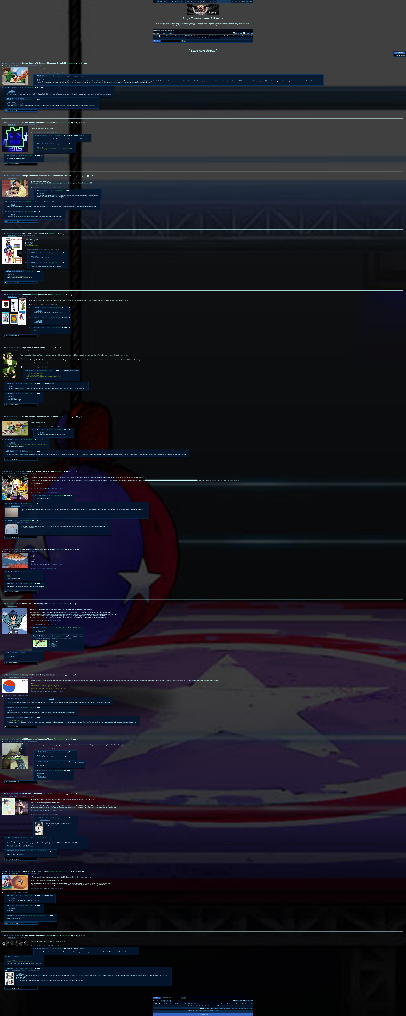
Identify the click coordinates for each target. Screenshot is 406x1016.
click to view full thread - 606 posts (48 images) (46, 132)
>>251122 (41, 147)
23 (218, 36)
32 (245, 36)
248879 (39, 948)
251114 (9, 87)
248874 (6, 417)
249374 (9, 707)
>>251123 (81, 135)
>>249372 (12, 710)
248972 (6, 604)
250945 (36, 307)
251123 (39, 144)
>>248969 (12, 841)
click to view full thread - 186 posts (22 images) (46, 492)
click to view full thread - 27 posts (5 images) (44, 624)
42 (208, 38)
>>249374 (51, 699)
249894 (6, 295)
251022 (33, 253)
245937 (6, 935)
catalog (171, 33)
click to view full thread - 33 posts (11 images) (46, 814)
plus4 (212, 1008)
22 (215, 36)
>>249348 (41, 755)
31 (242, 36)
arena (246, 1008)
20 (209, 36)
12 (186, 36)
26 (227, 36)
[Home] (155, 1)
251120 (9, 201)
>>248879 (12, 960)
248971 (9, 838)
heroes (241, 1008)
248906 (9, 895)
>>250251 (12, 443)
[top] (396, 55)
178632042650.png (16, 970)
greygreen (227, 1008)
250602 (28, 370)
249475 (9, 653)
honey (251, 1008)
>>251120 (12, 215)
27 (230, 36)
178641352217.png (13, 606)
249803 (9, 583)
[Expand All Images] (82, 63)
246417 (6, 63)
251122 (39, 135)
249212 (37, 627)
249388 (6, 549)
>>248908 (17, 918)
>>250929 (39, 321)
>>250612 (76, 370)
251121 (9, 211)
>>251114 (81, 76)
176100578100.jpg (12, 473)
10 (180, 36)
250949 (36, 327)
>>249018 (54, 643)
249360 (6, 348)
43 (211, 38)
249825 (39, 762)
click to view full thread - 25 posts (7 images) (16, 892)
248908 (6, 794)
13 (189, 36)
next (218, 38)
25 (224, 36)
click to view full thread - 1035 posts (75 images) (46, 426)
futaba (221, 1008)
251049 (33, 263)
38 (197, 38)
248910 (9, 915)
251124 (9, 155)
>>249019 (54, 645)
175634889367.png (13, 741)
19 (206, 36)
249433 (9, 572)
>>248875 (21, 974)
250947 (36, 317)
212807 (6, 471)
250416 (9, 439)
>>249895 (81, 762)
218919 (39, 495)
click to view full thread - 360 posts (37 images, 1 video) (43, 249)
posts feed (238, 33)
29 (236, 36)
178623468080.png (13, 873)
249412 (39, 752)
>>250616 (70, 370)
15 (194, 36)
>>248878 (21, 978)
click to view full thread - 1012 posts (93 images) (46, 749)
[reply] (85, 63)
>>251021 (35, 256)
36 (191, 38)
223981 (6, 176)
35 (188, 38)
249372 (9, 699)
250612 (9, 383)
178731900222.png (13, 297)
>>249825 (41, 773)
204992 (6, 739)
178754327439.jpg (12, 124)
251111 (9, 271)
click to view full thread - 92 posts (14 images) (44, 304)
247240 (6, 233)
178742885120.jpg (15, 522)
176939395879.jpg (12, 178)
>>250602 (12, 386)
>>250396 (41, 433)
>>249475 (80, 636)
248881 (9, 957)
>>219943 (29, 242)
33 (248, 36)
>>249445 (80, 627)
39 (199, 38)
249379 (9, 717)
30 (239, 36)
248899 (9, 968)
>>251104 (41, 193)
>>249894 (41, 777)
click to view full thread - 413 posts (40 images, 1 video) (49, 73)
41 (205, 38)
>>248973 (54, 641)
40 (202, 38)
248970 (39, 818)
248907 (9, 905)
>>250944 (39, 311)
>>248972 (21, 854)
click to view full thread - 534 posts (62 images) (46, 187)
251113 (39, 76)
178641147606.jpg (45, 820)
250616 (9, 393)
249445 (37, 636)
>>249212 (54, 646)
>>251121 (51, 201)
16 (197, 36)
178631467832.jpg (12, 419)
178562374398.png (13, 235)
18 (203, 36)
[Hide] (79, 63)
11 (183, 36)
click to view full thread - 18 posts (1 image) (16, 695)
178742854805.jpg (15, 506)
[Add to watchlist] (77, 63)
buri (216, 1008)
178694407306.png (44, 638)
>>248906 (12, 908)
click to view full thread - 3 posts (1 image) (45, 568)
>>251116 (12, 205)
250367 (6, 122)
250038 (9, 504)
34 (251, 36)
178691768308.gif (12, 551)
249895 (39, 770)
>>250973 (12, 274)
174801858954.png (13, 677)
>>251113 (12, 92)
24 (221, 36)
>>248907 (51, 895)
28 (233, 36)
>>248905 (12, 898)
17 (200, 36)
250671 (9, 451)
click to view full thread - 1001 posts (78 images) (46, 945)
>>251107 (12, 102)
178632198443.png (13, 796)
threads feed (249, 33)
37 (194, 38)
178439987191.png (13, 65)
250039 (9, 520)
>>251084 (41, 79)
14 (192, 36)
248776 (6, 871)
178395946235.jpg (12, 937)
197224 (6, 675)
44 (214, 38)
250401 (39, 429)
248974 (9, 851)
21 (212, 36)
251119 (39, 190)
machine (234, 1008)
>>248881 (81, 948)
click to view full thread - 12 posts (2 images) (35, 367)
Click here (37, 363)
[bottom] (402, 55)
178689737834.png (13, 350)
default (207, 1008)
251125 (9, 99)
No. (3, 63)
